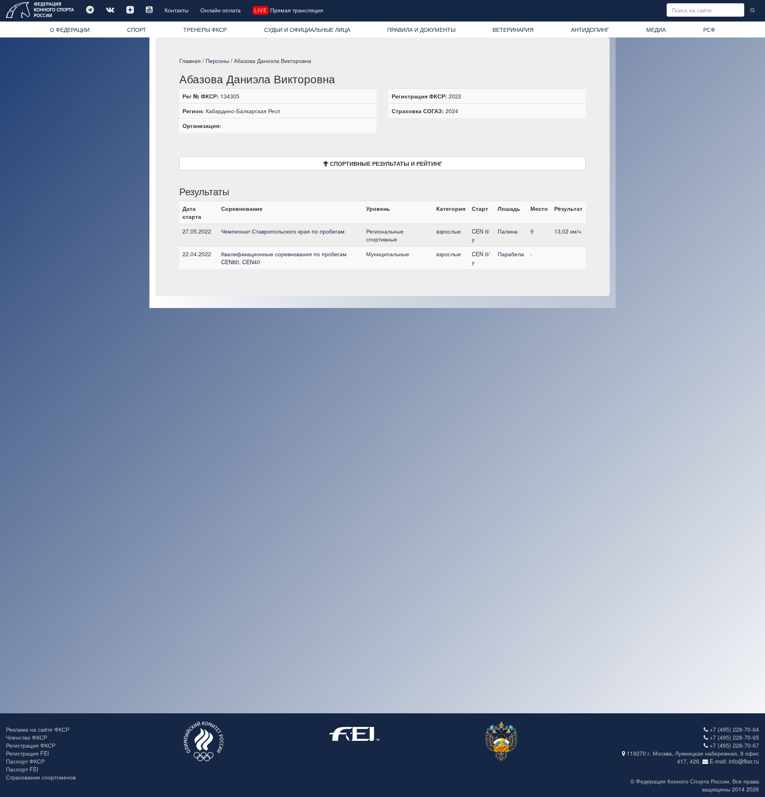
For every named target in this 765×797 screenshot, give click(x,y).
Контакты (176, 10)
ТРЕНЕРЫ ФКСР (205, 29)
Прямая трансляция (288, 10)
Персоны (217, 61)
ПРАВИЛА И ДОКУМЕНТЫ (421, 29)
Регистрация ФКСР (30, 745)
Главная (190, 61)
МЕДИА (656, 29)
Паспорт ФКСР (25, 761)
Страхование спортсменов (41, 777)
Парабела (511, 254)
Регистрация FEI (27, 753)
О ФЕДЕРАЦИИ (70, 29)
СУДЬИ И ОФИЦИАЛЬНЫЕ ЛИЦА (307, 29)
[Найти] (752, 10)
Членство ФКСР (26, 737)
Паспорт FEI (22, 769)
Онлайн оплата (220, 10)
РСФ (709, 29)
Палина (508, 231)
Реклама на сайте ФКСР (37, 729)
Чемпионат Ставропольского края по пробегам (283, 231)
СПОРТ (136, 29)
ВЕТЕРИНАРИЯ (513, 29)
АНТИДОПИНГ (590, 29)
